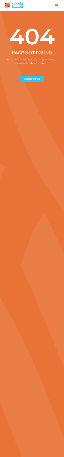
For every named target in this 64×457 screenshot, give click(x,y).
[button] (56, 5)
